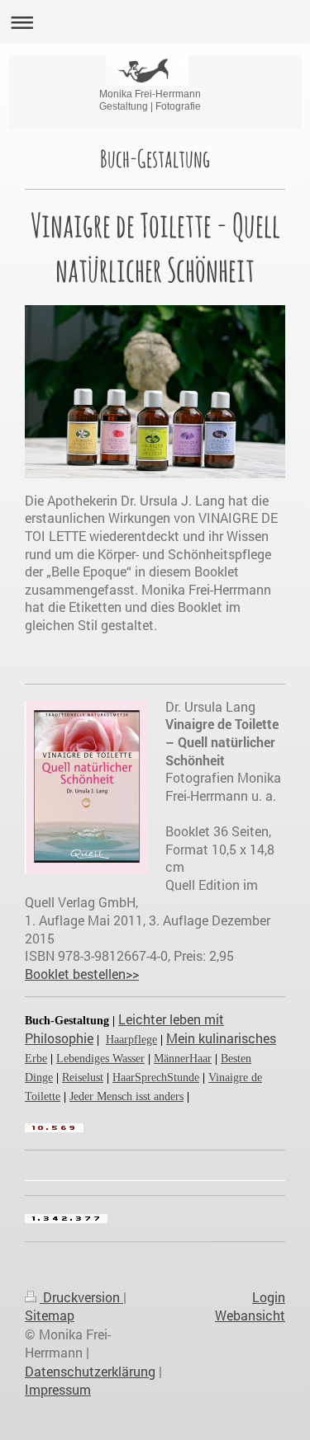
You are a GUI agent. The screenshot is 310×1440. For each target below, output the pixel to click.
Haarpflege (131, 1039)
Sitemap (49, 1315)
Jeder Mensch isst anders (126, 1096)
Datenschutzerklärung (90, 1371)
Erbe (36, 1058)
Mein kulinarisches (221, 1038)
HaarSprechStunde (155, 1077)
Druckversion (81, 1297)
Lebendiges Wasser (100, 1058)
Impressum (58, 1389)
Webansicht (250, 1315)
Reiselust (82, 1077)
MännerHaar (183, 1058)
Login (268, 1297)
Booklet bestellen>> (82, 973)
